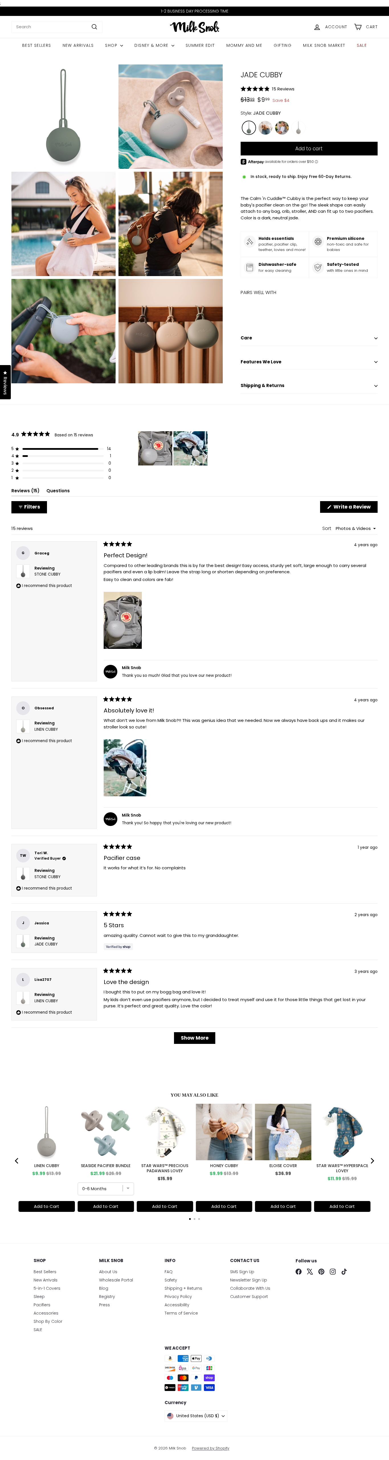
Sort (327, 528)
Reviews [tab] (25, 492)
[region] (173, 448)
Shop (112, 45)
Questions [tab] (58, 492)
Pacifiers (42, 1305)
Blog (103, 1288)
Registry (107, 1296)
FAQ (169, 1272)
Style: (261, 113)
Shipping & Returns (262, 385)
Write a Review (355, 508)
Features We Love (261, 362)
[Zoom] (63, 116)
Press (104, 1305)
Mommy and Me (244, 45)
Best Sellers (36, 45)
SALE (362, 45)
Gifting (283, 45)
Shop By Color (48, 1321)
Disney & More (152, 45)
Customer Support (249, 1296)
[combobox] (57, 27)
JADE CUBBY (46, 944)
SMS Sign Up (242, 1272)
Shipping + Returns (183, 1288)
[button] (309, 88)
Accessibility (177, 1305)
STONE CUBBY (47, 574)
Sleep (39, 1296)
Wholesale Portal (116, 1280)
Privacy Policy (178, 1296)
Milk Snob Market (324, 45)
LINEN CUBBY (46, 729)
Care (246, 338)
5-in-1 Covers (47, 1288)
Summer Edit (200, 45)
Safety (171, 1280)
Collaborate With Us (250, 1288)
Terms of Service (181, 1313)
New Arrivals (78, 45)
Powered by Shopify (210, 1448)
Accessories (46, 1313)
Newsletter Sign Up (248, 1280)
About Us (108, 1272)
